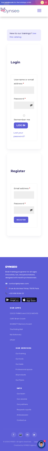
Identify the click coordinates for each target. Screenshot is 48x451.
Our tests (19, 364)
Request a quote (24, 409)
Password (24, 98)
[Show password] (31, 105)
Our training (21, 353)
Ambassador (22, 415)
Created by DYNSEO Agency (25, 445)
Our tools (19, 359)
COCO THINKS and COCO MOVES (24, 313)
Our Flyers (20, 380)
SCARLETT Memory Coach (21, 324)
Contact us (21, 420)
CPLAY (12, 340)
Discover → (42, 2)
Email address (24, 188)
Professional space (24, 369)
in (27, 434)
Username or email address (24, 81)
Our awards (22, 399)
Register (21, 220)
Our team (21, 393)
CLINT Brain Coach (17, 318)
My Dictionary (15, 334)
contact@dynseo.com (19, 283)
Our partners (22, 404)
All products (21, 374)
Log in (21, 125)
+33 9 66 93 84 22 (16, 293)
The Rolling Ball (16, 329)
